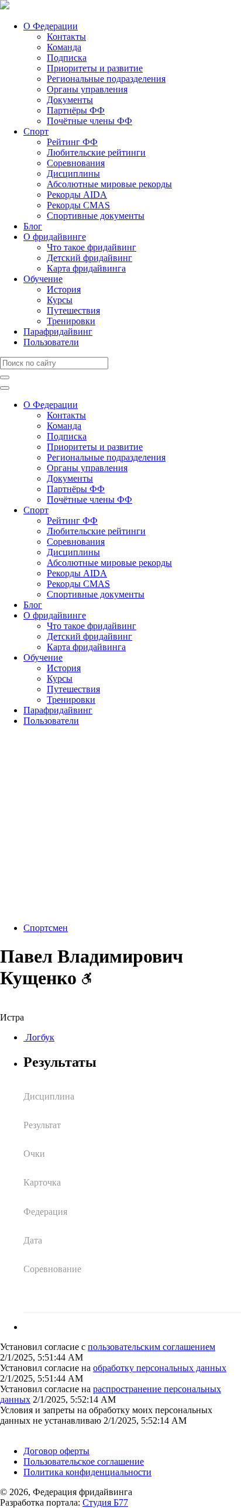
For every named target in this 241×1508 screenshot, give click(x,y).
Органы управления (87, 89)
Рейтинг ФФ (72, 142)
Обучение (43, 279)
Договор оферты (56, 1451)
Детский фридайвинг (89, 258)
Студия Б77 (105, 1502)
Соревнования (76, 163)
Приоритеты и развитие (95, 68)
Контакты (66, 37)
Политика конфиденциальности (87, 1472)
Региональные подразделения (106, 79)
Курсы (60, 300)
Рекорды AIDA (77, 195)
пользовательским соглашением (151, 1347)
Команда (64, 47)
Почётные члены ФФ (89, 121)
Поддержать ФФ (33, 1431)
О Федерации (50, 26)
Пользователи (51, 342)
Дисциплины (73, 173)
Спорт (36, 131)
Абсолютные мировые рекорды (109, 184)
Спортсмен (45, 928)
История (64, 289)
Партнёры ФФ (76, 110)
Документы (70, 100)
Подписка (67, 58)
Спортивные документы (95, 216)
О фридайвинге (54, 237)
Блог (32, 226)
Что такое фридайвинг (91, 247)
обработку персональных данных (159, 1368)
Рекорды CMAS (78, 205)
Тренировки (71, 321)
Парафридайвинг (57, 331)
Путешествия (73, 310)
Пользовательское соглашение (83, 1461)
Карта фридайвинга (86, 268)
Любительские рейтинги (96, 152)
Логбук (38, 1037)
